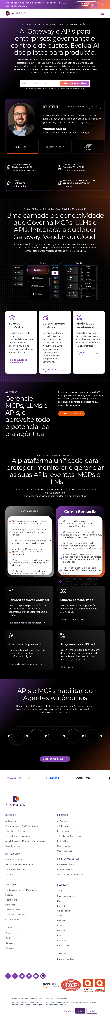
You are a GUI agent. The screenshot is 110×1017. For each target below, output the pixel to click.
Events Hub (62, 841)
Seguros (9, 874)
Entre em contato (65, 959)
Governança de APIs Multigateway (21, 826)
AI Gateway (62, 821)
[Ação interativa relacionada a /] (55, 801)
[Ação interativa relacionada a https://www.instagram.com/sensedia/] (15, 976)
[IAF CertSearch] (71, 985)
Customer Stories (65, 896)
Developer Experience (15, 915)
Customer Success (14, 919)
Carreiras (9, 943)
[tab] (21, 147)
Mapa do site (63, 945)
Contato (9, 938)
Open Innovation (13, 846)
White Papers (63, 911)
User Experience (13, 900)
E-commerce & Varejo (15, 869)
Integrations (63, 831)
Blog (59, 901)
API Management (65, 826)
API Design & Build (66, 864)
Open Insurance (64, 851)
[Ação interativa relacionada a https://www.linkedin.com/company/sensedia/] (29, 976)
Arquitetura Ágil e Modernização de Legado (25, 841)
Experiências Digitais (15, 831)
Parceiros (9, 948)
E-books (61, 906)
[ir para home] (15, 13)
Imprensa (61, 940)
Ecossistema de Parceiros (17, 836)
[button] (102, 13)
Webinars (61, 921)
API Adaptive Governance (69, 836)
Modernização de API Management (22, 890)
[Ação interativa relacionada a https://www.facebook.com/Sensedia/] (8, 976)
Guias (59, 916)
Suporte (9, 895)
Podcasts (61, 930)
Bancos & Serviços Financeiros (19, 864)
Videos (60, 925)
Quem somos (11, 933)
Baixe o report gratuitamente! (86, 4)
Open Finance (63, 846)
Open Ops (10, 905)
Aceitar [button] (80, 1011)
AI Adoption (10, 821)
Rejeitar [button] (92, 1011)
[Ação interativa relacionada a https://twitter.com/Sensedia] (22, 976)
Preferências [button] (69, 1011)
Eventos (61, 935)
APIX (59, 891)
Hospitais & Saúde (13, 859)
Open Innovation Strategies (70, 874)
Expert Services (12, 910)
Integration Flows (65, 869)
